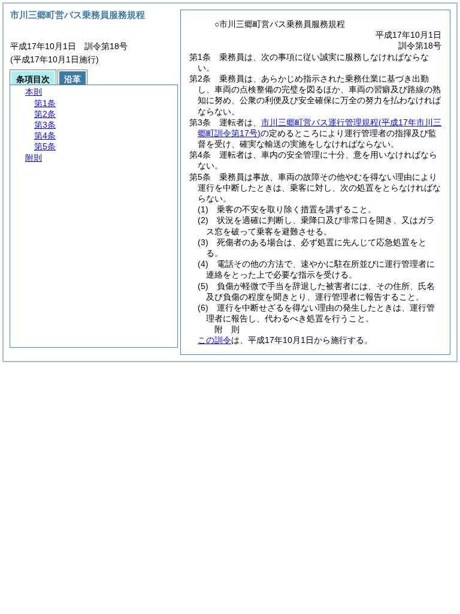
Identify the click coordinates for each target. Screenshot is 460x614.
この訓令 (214, 340)
